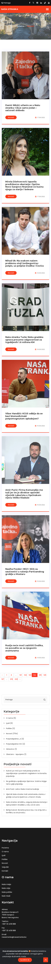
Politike (4, 859)
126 (45, 675)
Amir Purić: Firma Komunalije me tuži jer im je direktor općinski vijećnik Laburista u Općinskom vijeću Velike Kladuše (24, 494)
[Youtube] (49, 2)
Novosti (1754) (12, 733)
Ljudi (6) (9, 723)
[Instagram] (37, 2)
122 (25, 675)
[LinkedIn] (41, 2)
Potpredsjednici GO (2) (15, 744)
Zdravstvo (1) (11, 749)
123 (30, 675)
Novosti (11, 117)
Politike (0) (10, 728)
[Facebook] (29, 2)
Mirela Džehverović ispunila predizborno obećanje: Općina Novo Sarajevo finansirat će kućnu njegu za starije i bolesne (24, 185)
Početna (21, 26)
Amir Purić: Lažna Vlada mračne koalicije (22, 789)
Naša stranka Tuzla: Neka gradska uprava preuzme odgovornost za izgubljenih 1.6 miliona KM (24, 340)
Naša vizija (6, 888)
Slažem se (25, 960)
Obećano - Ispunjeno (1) (16, 754)
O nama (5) (11, 718)
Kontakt (5, 871)
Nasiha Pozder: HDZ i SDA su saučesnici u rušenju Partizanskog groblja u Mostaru (24, 571)
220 (16, 679)
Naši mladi (6, 896)
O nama (5, 851)
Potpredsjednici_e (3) (15, 739)
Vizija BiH (5, 867)
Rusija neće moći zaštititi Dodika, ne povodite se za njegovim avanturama (24, 648)
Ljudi (3, 855)
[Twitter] (33, 2)
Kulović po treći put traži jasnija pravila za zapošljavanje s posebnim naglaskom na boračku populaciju (26, 773)
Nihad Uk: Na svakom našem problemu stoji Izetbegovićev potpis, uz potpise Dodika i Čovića (24, 263)
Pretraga (7, 3)
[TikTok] (45, 2)
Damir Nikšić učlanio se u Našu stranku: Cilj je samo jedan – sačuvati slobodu (22, 108)
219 (11, 679)
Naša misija (6, 884)
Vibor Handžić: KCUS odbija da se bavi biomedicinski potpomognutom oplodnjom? (24, 416)
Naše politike (7, 892)
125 (40, 675)
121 (20, 675)
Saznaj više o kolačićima (36, 956)
